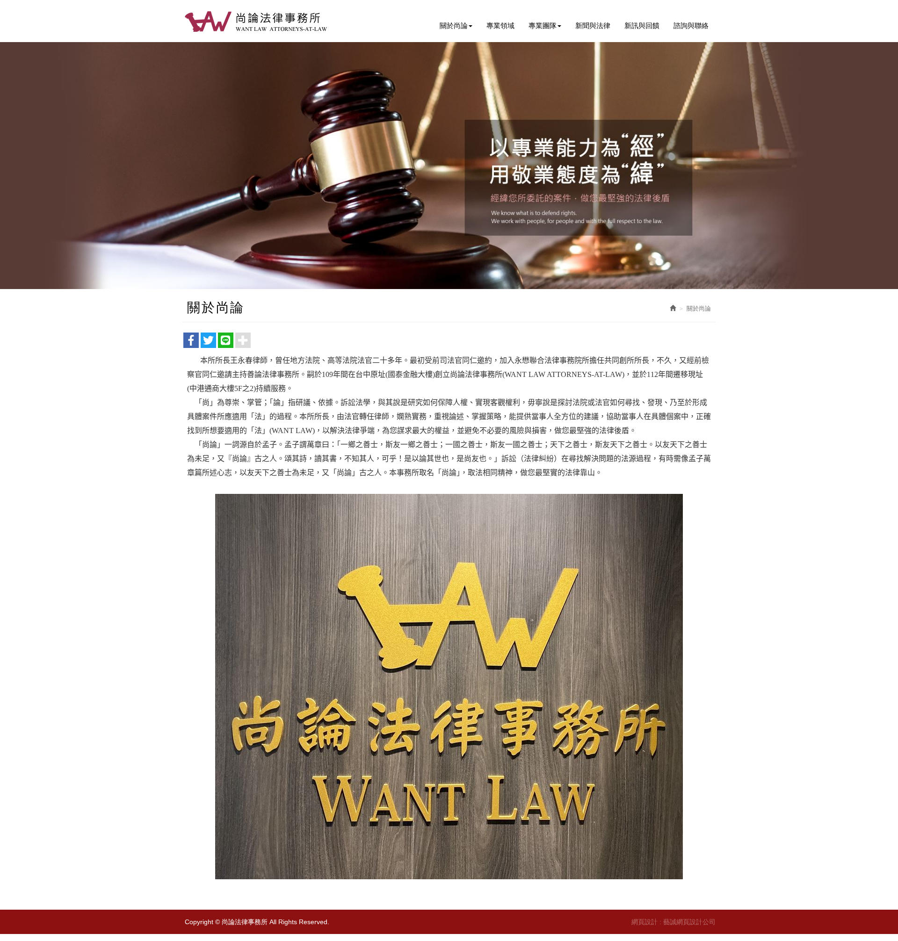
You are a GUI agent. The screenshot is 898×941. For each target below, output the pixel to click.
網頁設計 (644, 922)
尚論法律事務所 (257, 21)
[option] (449, 165)
